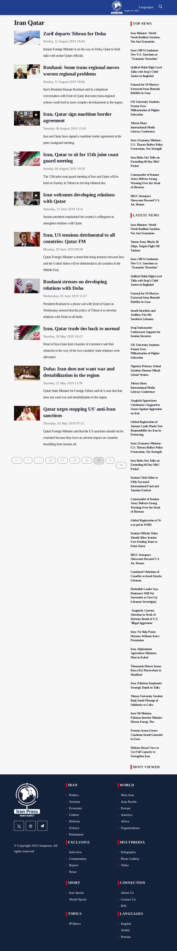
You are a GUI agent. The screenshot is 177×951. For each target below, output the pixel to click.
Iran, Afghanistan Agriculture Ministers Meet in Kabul (143, 653)
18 (74, 460)
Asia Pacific (129, 801)
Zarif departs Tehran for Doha (74, 33)
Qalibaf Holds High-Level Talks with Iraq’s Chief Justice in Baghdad (146, 71)
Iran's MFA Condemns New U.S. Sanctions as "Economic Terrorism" (144, 54)
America (126, 815)
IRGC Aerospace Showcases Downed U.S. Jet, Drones (145, 200)
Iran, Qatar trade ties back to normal (81, 328)
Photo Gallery (130, 858)
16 (50, 460)
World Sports (78, 899)
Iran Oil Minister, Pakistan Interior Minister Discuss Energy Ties (146, 717)
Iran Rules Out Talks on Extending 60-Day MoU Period (145, 162)
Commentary (78, 858)
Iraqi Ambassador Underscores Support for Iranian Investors (145, 332)
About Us (127, 892)
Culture (74, 815)
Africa (125, 821)
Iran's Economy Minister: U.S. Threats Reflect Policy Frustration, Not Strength (147, 144)
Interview (75, 852)
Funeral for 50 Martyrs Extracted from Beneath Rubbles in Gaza (145, 89)
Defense (74, 821)
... (39, 460)
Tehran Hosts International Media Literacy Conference (143, 127)
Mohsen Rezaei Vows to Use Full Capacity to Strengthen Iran (145, 752)
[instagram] (31, 826)
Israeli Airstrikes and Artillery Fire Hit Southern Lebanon (143, 315)
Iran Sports (76, 892)
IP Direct (75, 923)
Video (125, 865)
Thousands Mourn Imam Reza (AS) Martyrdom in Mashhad (146, 670)
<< (17, 460)
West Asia (127, 795)
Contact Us (128, 899)
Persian (126, 937)
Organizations (130, 828)
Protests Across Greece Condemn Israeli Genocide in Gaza (147, 735)
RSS (123, 906)
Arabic (125, 930)
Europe (126, 808)
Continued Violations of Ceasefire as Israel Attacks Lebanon (146, 576)
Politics (74, 795)
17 (62, 460)
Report (73, 865)
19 (86, 460)
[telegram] (42, 826)
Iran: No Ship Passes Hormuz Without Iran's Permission (145, 636)
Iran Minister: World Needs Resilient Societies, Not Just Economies (145, 37)
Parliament (76, 834)
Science (74, 828)
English (126, 923)
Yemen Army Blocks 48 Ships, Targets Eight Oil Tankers (145, 246)
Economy (75, 808)
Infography (128, 852)
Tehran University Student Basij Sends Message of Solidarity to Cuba (147, 700)
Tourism (74, 801)
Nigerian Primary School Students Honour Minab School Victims (146, 370)
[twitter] (19, 826)
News (73, 872)
